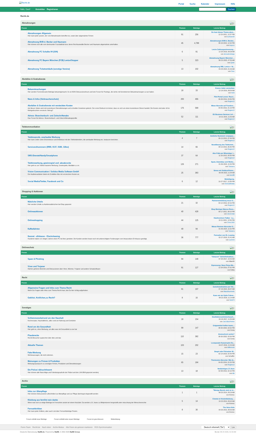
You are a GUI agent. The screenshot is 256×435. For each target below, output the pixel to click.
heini (233, 93)
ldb (233, 373)
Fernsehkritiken (35, 409)
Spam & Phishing (36, 259)
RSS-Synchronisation (103, 427)
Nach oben (46, 427)
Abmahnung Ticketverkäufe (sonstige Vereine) (49, 69)
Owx (233, 71)
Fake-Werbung (34, 352)
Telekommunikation (31, 127)
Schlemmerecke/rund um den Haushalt (45, 318)
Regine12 (231, 101)
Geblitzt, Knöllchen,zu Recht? (41, 298)
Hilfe (233, 4)
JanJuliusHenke (229, 321)
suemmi (232, 240)
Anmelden (40, 9)
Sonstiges (26, 308)
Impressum (220, 4)
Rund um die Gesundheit (39, 327)
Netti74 (232, 300)
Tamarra (231, 166)
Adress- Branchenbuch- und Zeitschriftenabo (48, 116)
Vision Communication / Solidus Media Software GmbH (53, 171)
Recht (24, 277)
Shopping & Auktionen (32, 191)
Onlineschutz (28, 247)
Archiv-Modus (58, 427)
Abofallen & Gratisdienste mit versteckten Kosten (50, 105)
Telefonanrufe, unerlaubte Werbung (44, 137)
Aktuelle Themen (35, 345)
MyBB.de (41, 432)
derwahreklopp (229, 54)
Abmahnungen (28, 23)
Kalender (205, 4)
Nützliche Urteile (35, 202)
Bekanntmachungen (37, 89)
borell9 (232, 175)
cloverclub (231, 214)
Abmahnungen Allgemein (39, 33)
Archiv (25, 381)
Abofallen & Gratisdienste (33, 79)
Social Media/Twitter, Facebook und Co (45, 181)
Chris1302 (231, 222)
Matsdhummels (229, 291)
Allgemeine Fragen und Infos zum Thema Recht (50, 288)
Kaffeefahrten (34, 229)
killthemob (231, 347)
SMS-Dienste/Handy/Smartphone (43, 155)
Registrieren (52, 9)
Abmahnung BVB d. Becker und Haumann (47, 42)
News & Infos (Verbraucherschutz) (43, 99)
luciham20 (231, 37)
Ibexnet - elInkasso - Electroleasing (44, 236)
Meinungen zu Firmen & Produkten (44, 361)
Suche (192, 4)
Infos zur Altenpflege (37, 391)
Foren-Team (26, 427)
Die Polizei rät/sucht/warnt (40, 370)
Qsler (233, 62)
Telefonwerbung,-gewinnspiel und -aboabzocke (49, 163)
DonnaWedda (230, 184)
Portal (181, 4)
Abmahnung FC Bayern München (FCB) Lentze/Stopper (53, 60)
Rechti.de (36, 427)
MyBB (57, 432)
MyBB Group (75, 432)
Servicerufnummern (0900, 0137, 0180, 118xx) (48, 147)
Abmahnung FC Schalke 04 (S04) (43, 52)
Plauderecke (33, 335)
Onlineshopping (35, 220)
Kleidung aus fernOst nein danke (43, 400)
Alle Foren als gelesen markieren (79, 427)
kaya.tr (232, 45)
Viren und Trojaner (36, 266)
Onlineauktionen (35, 211)
